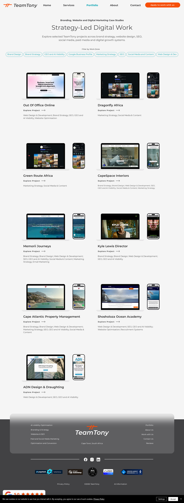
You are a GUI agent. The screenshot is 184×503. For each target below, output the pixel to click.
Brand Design (14, 54)
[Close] (180, 499)
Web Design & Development (37, 115)
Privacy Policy (99, 499)
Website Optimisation (46, 118)
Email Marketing (41, 262)
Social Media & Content (129, 115)
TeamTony (25, 5)
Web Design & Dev (167, 54)
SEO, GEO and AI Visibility (36, 259)
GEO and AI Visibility (54, 54)
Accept (173, 499)
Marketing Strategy (106, 54)
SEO (122, 54)
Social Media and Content (141, 54)
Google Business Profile (80, 54)
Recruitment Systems (132, 329)
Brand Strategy (32, 54)
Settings (161, 499)
